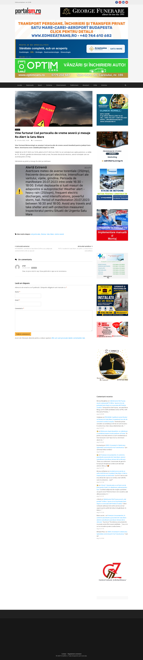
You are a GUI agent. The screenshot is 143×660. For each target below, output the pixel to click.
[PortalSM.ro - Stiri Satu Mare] (28, 14)
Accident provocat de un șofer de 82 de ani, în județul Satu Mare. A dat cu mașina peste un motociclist (112, 473)
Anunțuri (86, 85)
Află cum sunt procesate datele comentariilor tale (68, 338)
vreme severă (59, 234)
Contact (64, 654)
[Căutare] (125, 85)
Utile (95, 85)
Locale (19, 85)
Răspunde (34, 268)
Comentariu (19, 308)
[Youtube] (126, 2)
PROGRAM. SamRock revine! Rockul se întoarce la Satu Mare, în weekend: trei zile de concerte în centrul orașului (112, 419)
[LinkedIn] (123, 2)
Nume (17, 292)
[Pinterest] (120, 2)
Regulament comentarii (74, 654)
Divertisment (61, 85)
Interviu (104, 85)
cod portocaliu (35, 234)
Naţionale (29, 85)
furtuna (43, 234)
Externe (49, 85)
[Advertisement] (54, 350)
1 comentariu (37, 140)
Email (17, 300)
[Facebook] (116, 2)
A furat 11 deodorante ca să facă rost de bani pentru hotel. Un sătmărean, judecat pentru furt (112, 487)
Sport (40, 85)
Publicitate (74, 85)
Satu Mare (50, 234)
